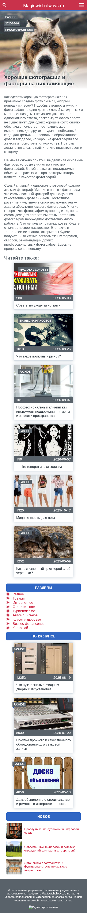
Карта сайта (22, 627)
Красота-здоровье (27, 619)
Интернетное (23, 602)
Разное (10, 17)
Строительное (24, 606)
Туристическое (24, 610)
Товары (19, 598)
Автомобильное (25, 615)
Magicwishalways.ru (43, 5)
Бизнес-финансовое (29, 623)
